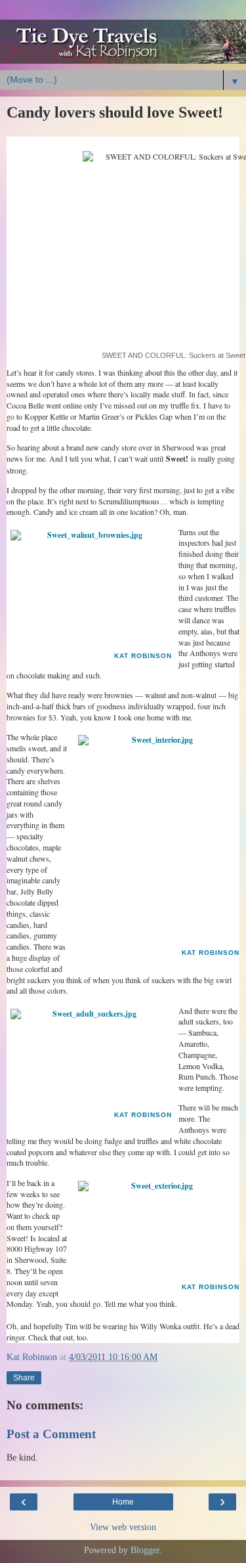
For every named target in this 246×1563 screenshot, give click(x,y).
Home (123, 1502)
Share (24, 1377)
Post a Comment (51, 1434)
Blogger (145, 1550)
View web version (123, 1527)
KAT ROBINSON (143, 655)
